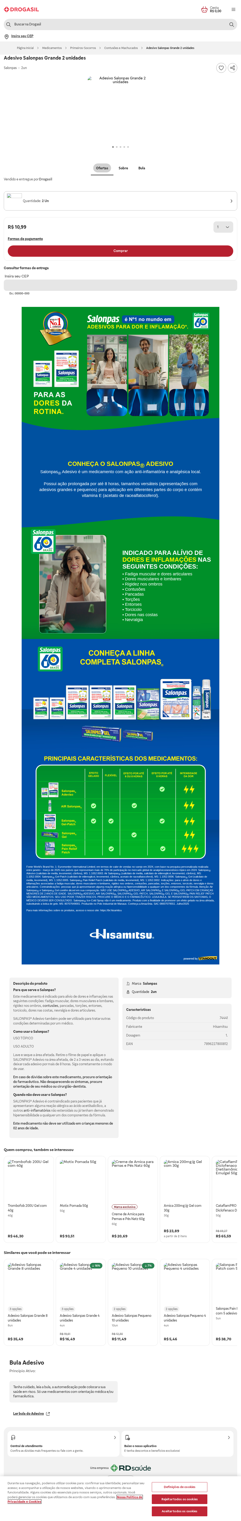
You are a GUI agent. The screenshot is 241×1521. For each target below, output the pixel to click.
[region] (120, 1498)
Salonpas (150, 983)
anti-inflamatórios (37, 1110)
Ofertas (102, 168)
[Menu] (233, 9)
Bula (141, 168)
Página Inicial (25, 48)
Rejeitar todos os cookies (179, 1499)
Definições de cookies (180, 1487)
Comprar (120, 251)
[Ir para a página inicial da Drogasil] (21, 9)
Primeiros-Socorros (83, 48)
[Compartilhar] (232, 68)
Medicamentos (52, 48)
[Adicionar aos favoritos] (221, 68)
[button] (120, 109)
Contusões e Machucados (121, 48)
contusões (50, 1006)
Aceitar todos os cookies (179, 1511)
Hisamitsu (220, 1027)
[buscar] (231, 24)
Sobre (123, 168)
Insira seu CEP (17, 276)
